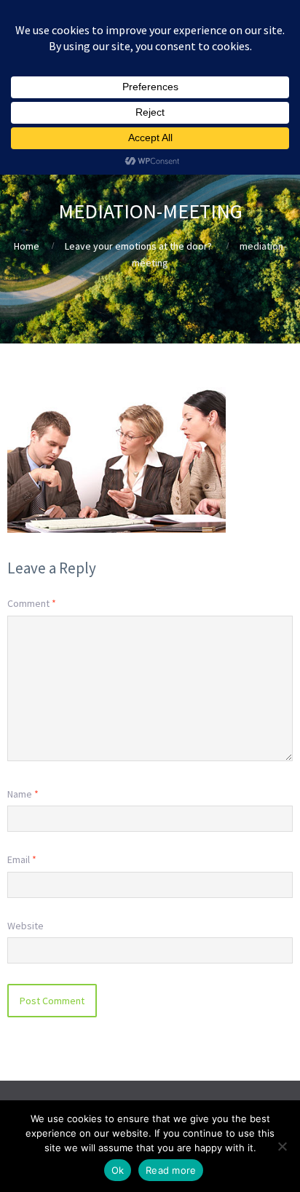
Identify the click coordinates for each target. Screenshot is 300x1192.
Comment (31, 603)
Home (26, 246)
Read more (171, 1170)
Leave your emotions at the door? (138, 246)
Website (25, 925)
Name (23, 793)
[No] (282, 1146)
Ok (118, 1170)
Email (21, 859)
